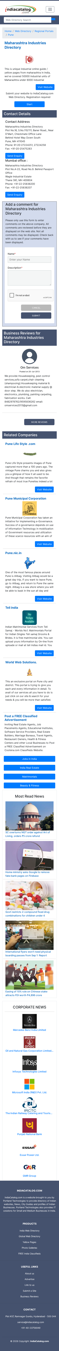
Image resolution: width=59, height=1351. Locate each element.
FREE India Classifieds (29, 1253)
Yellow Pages (29, 1242)
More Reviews (39, 422)
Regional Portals (44, 31)
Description (15, 267)
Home (8, 31)
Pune (11, 34)
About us (29, 1273)
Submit (36, 315)
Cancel (36, 307)
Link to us (29, 1285)
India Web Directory (29, 1230)
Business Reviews (29, 1296)
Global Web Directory (29, 1236)
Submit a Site (29, 1290)
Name (12, 253)
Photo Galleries (29, 1247)
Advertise (29, 1279)
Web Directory (23, 31)
